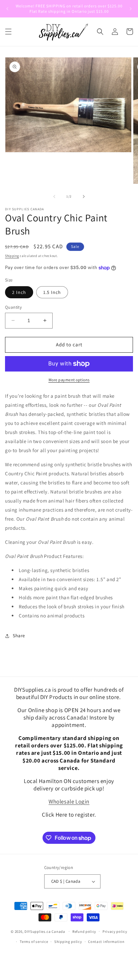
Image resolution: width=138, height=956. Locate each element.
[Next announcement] (130, 8)
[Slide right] (83, 196)
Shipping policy (68, 941)
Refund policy (84, 931)
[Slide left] (54, 196)
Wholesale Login (69, 801)
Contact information (106, 941)
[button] (8, 31)
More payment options (69, 379)
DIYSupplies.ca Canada (44, 931)
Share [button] (19, 636)
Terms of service (34, 941)
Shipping (12, 256)
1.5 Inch (52, 292)
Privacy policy (114, 931)
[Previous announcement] (7, 8)
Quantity (13, 307)
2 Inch (19, 292)
